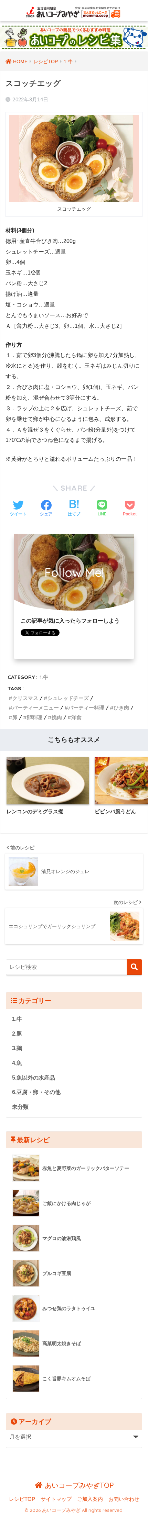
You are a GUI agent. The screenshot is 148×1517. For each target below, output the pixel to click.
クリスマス (25, 698)
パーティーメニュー (35, 707)
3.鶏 (17, 1048)
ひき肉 (121, 707)
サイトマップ (56, 1499)
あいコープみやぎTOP (78, 1485)
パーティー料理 (86, 707)
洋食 (76, 717)
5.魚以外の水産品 (33, 1078)
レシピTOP (22, 1499)
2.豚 (17, 1034)
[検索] (134, 967)
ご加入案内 (90, 1499)
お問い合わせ (123, 1499)
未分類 (20, 1107)
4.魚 (17, 1063)
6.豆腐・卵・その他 (36, 1092)
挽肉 (57, 717)
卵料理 (34, 717)
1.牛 (44, 677)
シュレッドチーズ (68, 698)
